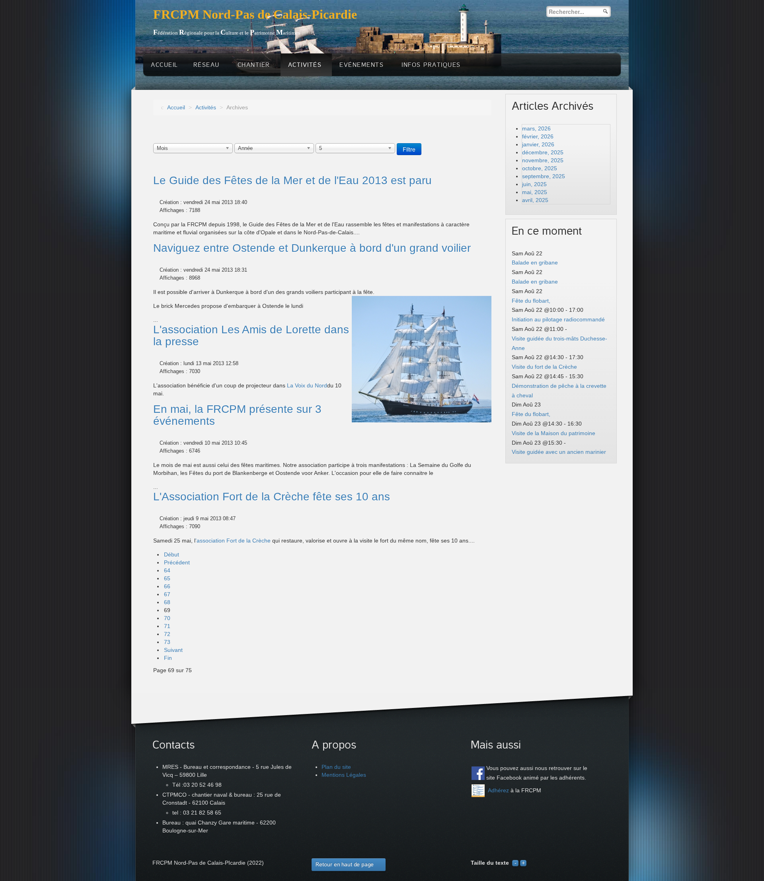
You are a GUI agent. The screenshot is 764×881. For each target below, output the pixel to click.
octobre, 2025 (539, 168)
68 (167, 602)
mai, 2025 (534, 192)
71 (167, 626)
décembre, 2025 (542, 152)
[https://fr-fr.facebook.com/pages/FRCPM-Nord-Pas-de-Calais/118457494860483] (478, 773)
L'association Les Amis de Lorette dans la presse (251, 335)
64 (167, 570)
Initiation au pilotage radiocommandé (558, 319)
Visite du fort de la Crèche (544, 367)
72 (167, 634)
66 (167, 586)
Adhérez (498, 790)
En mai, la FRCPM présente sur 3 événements (237, 415)
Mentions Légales (344, 775)
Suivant (173, 650)
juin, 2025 (534, 184)
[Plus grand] (523, 863)
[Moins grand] (515, 863)
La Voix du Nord (307, 385)
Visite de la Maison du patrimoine (553, 433)
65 (167, 578)
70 (167, 618)
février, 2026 (538, 136)
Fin (168, 658)
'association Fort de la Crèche (233, 540)
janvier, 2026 (538, 144)
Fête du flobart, (531, 301)
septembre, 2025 (543, 176)
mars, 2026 (536, 128)
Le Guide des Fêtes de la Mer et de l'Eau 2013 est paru (292, 180)
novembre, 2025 (542, 160)
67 (167, 594)
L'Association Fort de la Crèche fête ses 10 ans (271, 496)
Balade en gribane (535, 262)
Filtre (409, 149)
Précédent (177, 562)
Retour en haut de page (345, 864)
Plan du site (336, 767)
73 (167, 642)
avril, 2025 (535, 200)
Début (171, 554)
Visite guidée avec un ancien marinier (559, 452)
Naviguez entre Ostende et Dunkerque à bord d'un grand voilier (312, 248)
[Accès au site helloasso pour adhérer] (478, 790)
